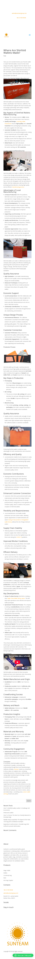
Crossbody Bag (8, 875)
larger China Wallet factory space (16, 598)
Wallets (5, 873)
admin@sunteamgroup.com (19, 13)
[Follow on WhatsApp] (14, 8)
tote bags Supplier (8, 880)
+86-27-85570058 (21, 18)
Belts (5, 878)
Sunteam (16, 769)
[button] (23, 955)
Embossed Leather (8, 812)
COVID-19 (19, 537)
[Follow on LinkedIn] (5, 8)
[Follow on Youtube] (11, 8)
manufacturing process (18, 187)
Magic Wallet (7, 870)
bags (5, 56)
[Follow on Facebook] (8, 8)
